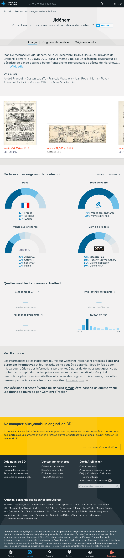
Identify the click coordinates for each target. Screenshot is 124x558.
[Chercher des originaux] (102, 3)
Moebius (8, 504)
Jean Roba (81, 78)
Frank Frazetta (87, 504)
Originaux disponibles (55, 42)
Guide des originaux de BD (17, 476)
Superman (28, 515)
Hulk (48, 511)
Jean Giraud (25, 508)
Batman (50, 504)
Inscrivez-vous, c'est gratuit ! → (99, 447)
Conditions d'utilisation (99, 473)
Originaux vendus (85, 42)
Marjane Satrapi (104, 508)
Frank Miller (103, 504)
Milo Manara (10, 508)
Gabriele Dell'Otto (59, 515)
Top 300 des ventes (52, 476)
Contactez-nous (87, 466)
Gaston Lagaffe (36, 78)
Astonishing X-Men (70, 508)
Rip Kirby (72, 511)
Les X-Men (38, 511)
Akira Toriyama (79, 515)
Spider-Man (37, 504)
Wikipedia (16, 66)
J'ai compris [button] (33, 550)
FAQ (81, 473)
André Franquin (14, 78)
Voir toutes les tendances (22, 518)
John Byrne (62, 504)
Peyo (104, 78)
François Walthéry (60, 78)
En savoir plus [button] (24, 542)
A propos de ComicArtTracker (95, 470)
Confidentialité (90, 476)
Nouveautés (10, 466)
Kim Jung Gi (42, 515)
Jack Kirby (38, 508)
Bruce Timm (59, 511)
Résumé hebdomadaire (16, 473)
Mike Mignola (22, 504)
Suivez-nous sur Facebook (93, 480)
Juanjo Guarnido (12, 515)
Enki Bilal (25, 511)
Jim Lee (74, 504)
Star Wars (95, 515)
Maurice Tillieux (40, 82)
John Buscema (11, 511)
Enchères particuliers (52, 473)
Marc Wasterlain (63, 82)
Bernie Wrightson (98, 511)
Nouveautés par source (16, 470)
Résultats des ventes (52, 470)
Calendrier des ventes (52, 466)
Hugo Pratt (88, 508)
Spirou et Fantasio (15, 82)
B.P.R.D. (83, 511)
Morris (94, 78)
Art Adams (51, 508)
